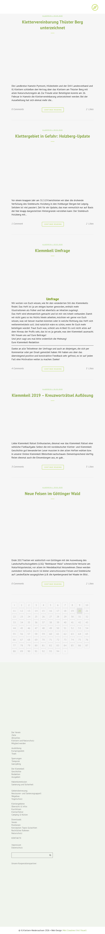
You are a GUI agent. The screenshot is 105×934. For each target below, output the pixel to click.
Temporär (15, 761)
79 (28, 645)
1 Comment (17, 223)
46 (28, 628)
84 (65, 645)
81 (43, 645)
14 (36, 610)
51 (65, 628)
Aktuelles (15, 738)
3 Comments (17, 466)
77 (14, 645)
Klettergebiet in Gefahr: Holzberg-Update (52, 136)
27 (50, 616)
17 (57, 610)
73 (65, 639)
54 (86, 628)
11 (14, 610)
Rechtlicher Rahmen (20, 830)
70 (43, 639)
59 (43, 633)
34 (21, 622)
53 (79, 628)
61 (57, 633)
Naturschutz (16, 833)
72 (57, 639)
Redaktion (15, 774)
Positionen (16, 825)
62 (65, 633)
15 (43, 610)
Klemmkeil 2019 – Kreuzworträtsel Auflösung (52, 395)
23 (21, 616)
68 (28, 639)
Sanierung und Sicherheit (22, 784)
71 (50, 639)
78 (21, 645)
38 (50, 622)
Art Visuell (82, 930)
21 (86, 610)
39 (57, 622)
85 (72, 645)
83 (57, 645)
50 (57, 628)
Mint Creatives (69, 930)
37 (43, 622)
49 (50, 628)
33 (14, 622)
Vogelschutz (16, 799)
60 (50, 633)
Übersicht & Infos (19, 806)
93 (50, 651)
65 (86, 633)
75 (79, 639)
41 (72, 622)
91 (36, 651)
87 (86, 645)
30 (72, 616)
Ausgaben (15, 777)
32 (86, 616)
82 (50, 645)
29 (65, 616)
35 (28, 622)
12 (21, 610)
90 (28, 651)
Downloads (16, 819)
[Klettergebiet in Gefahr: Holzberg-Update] (52, 169)
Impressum (16, 845)
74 (72, 639)
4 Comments (17, 368)
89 (21, 651)
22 (14, 616)
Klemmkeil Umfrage (52, 250)
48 (43, 628)
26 (43, 616)
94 (57, 651)
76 (86, 639)
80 (36, 645)
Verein (14, 822)
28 (57, 616)
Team (13, 753)
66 (14, 639)
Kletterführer (17, 812)
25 (36, 616)
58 (36, 633)
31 (79, 616)
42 (79, 622)
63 (72, 633)
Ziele (13, 735)
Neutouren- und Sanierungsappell (26, 793)
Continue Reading (53, 110)
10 (86, 605)
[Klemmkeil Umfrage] (52, 275)
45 (21, 628)
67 (21, 639)
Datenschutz (17, 847)
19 (72, 610)
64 (79, 633)
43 (86, 622)
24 (28, 616)
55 (14, 633)
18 (65, 610)
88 (14, 651)
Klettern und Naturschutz (22, 740)
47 (36, 628)
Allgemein (47, 16)
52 (72, 628)
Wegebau (15, 796)
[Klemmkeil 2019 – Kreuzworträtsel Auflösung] (52, 420)
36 (36, 622)
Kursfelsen (16, 809)
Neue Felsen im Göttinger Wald (52, 493)
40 (65, 622)
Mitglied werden (18, 743)
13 (28, 610)
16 (50, 610)
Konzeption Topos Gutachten (24, 827)
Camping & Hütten (19, 814)
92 (43, 651)
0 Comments (17, 109)
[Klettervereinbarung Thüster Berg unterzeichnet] (52, 58)
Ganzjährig (16, 764)
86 (79, 645)
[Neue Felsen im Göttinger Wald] (52, 527)
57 (28, 633)
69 (36, 639)
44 (14, 628)
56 (21, 633)
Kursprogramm (17, 751)
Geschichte (16, 771)
